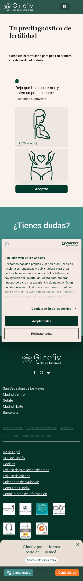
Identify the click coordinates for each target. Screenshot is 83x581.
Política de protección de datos (26, 470)
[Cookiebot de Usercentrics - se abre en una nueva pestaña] (62, 244)
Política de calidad (16, 476)
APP (57, 436)
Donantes (66, 428)
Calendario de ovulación (21, 482)
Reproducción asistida (41, 428)
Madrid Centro (14, 394)
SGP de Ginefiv (14, 458)
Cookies (9, 464)
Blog (16, 436)
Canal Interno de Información (25, 494)
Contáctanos (67, 572)
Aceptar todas (41, 320)
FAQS (6, 436)
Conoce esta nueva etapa (41, 560)
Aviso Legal (11, 452)
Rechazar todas (41, 333)
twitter (49, 372)
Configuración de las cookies (51, 308)
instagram (42, 372)
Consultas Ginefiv (16, 488)
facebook (34, 372)
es (65, 7)
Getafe (8, 400)
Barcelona (10, 412)
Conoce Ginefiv (13, 428)
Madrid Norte (13, 406)
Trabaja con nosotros (37, 436)
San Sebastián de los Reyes (23, 388)
